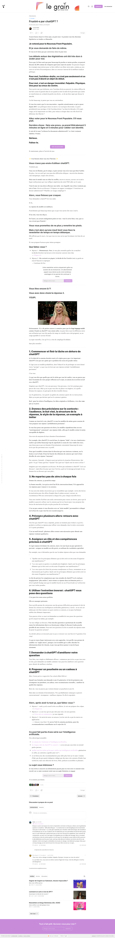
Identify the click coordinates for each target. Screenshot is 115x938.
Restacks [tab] (41, 807)
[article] (57, 884)
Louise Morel (36, 27)
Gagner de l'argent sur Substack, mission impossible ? (48, 881)
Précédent (35, 796)
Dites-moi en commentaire (43, 714)
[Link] (27, 44)
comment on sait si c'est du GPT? (41, 892)
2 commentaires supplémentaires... (38, 868)
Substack (94, 936)
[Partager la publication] (92, 6)
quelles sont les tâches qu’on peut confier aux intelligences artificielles (55, 750)
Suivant (80, 796)
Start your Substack (53, 936)
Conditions (20, 936)
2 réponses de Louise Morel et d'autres (44, 850)
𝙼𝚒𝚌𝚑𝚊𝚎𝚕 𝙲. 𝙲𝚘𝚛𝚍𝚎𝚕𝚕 (39, 855)
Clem (33, 822)
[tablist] (37, 807)
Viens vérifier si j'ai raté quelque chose (39, 905)
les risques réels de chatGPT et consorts (45, 745)
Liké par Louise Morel (38, 823)
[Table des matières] (2, 469)
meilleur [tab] (32, 876)
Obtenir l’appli (63, 936)
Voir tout (33, 913)
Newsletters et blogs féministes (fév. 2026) (44, 903)
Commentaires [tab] (34, 807)
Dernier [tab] (38, 876)
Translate (32, 18)
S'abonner (98, 6)
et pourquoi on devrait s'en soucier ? (39, 894)
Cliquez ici (37, 255)
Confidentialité (14, 936)
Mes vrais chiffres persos (35, 883)
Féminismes (32, 16)
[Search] (88, 6)
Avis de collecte (26, 936)
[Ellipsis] (85, 822)
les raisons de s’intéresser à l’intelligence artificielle (49, 742)
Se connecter (108, 6)
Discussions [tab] (44, 876)
